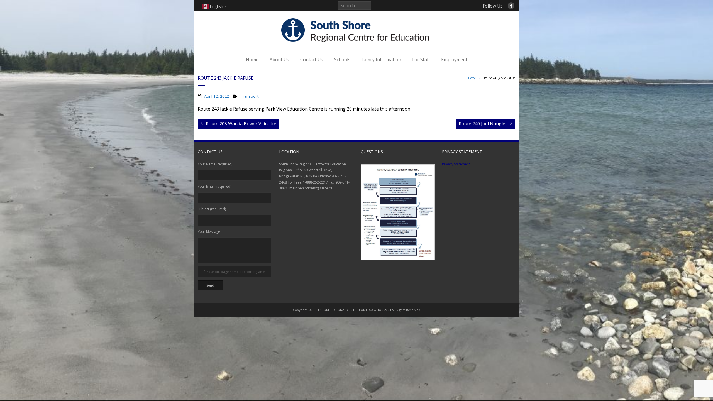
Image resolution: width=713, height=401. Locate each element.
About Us (279, 60)
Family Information (381, 60)
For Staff (421, 60)
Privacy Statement (456, 164)
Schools (342, 60)
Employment (454, 60)
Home (252, 60)
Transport (249, 96)
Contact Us (311, 60)
